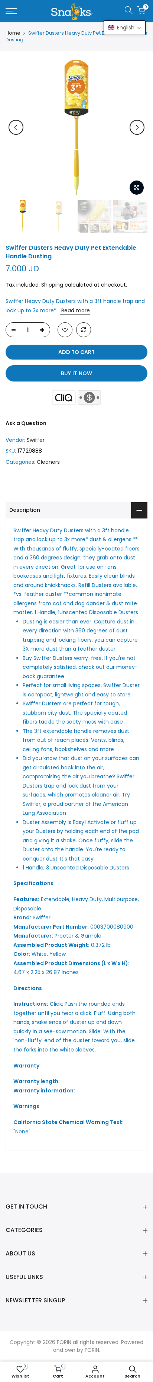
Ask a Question (26, 423)
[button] (124, 28)
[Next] (137, 127)
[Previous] (16, 127)
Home (13, 33)
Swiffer (36, 440)
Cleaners (48, 462)
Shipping (52, 284)
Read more (75, 310)
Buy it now (76, 373)
